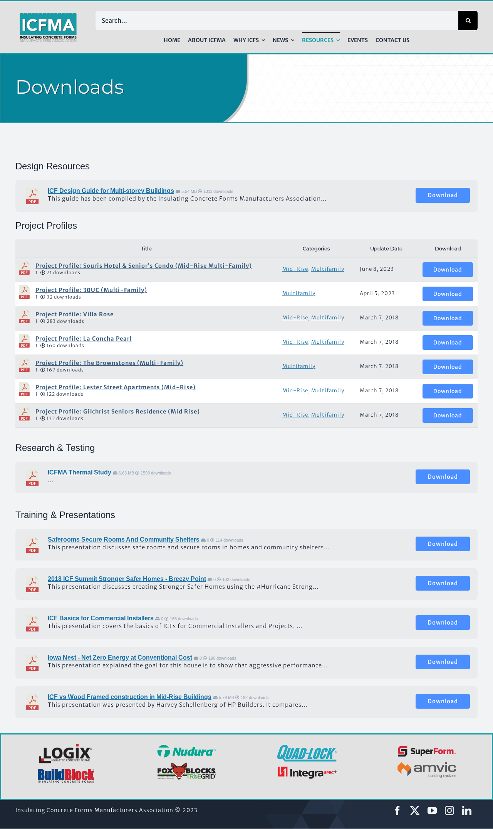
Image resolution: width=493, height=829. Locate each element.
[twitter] (415, 810)
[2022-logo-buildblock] (66, 771)
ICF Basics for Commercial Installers (101, 618)
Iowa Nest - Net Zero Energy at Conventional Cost (120, 657)
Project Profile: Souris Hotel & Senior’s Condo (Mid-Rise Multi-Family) (143, 265)
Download (443, 195)
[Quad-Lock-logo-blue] (307, 747)
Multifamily (327, 269)
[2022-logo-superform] (427, 746)
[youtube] (432, 810)
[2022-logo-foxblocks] (186, 764)
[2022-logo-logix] (66, 744)
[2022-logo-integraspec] (307, 768)
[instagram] (449, 810)
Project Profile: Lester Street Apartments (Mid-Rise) (115, 387)
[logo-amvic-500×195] (427, 760)
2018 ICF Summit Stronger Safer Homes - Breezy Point (127, 579)
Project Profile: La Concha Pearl (83, 338)
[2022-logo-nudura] (186, 747)
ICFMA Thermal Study (79, 472)
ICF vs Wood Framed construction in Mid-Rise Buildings (129, 697)
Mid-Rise (295, 269)
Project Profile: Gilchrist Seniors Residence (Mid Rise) (117, 411)
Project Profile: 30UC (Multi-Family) (91, 290)
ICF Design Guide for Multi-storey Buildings (111, 190)
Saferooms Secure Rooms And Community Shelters (124, 539)
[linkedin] (467, 810)
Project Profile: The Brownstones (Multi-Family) (109, 363)
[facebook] (397, 810)
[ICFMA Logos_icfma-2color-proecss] (48, 15)
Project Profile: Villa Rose (74, 314)
